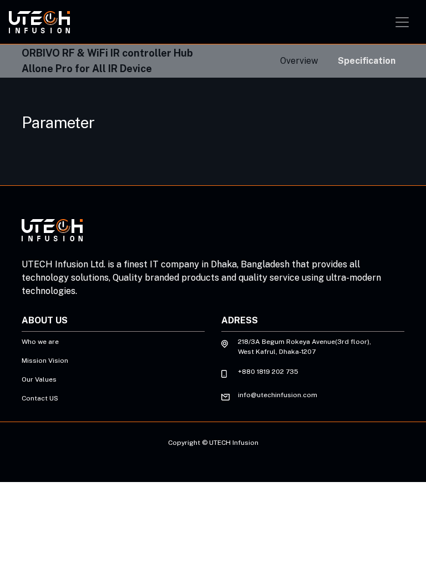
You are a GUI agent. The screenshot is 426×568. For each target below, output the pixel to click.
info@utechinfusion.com (277, 395)
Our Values (39, 379)
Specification (366, 60)
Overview (299, 60)
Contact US (40, 398)
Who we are (40, 342)
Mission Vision (45, 360)
